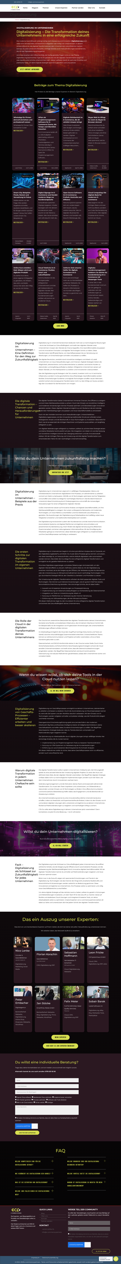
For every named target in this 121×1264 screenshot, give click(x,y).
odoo (105, 964)
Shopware (19, 1022)
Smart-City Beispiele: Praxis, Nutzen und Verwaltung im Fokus (22, 195)
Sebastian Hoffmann (70, 954)
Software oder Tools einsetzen (57, 1100)
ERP (53, 965)
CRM (38, 965)
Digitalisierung (20, 964)
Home (25, 8)
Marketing (19, 966)
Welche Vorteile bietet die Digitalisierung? (83, 1174)
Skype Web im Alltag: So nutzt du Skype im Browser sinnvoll (96, 119)
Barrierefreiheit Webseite (45, 1012)
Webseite (67, 971)
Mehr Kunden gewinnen (24, 1100)
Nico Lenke (22, 950)
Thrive (53, 1015)
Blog (38, 1015)
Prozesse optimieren (39, 1100)
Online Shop (19, 1019)
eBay (101, 1010)
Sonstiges (50, 1102)
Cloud (66, 969)
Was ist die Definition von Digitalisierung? (31, 1182)
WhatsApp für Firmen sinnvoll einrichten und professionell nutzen (23, 119)
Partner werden (78, 8)
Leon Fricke (96, 952)
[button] (60, 326)
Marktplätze (93, 1015)
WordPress (19, 1024)
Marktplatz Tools (98, 1013)
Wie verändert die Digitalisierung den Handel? (33, 1174)
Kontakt (102, 8)
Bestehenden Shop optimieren (42, 1097)
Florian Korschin (47, 954)
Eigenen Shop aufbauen (24, 1097)
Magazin (35, 8)
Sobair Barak (97, 1001)
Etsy (90, 1013)
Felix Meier (71, 1001)
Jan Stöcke (43, 1003)
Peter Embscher (21, 1001)
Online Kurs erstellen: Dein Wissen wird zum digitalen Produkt (23, 270)
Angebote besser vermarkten (63, 1097)
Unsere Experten (61, 8)
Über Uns (91, 8)
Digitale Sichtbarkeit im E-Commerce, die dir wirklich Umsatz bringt (73, 119)
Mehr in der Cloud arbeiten (25, 1102)
